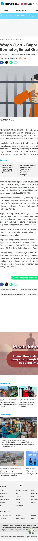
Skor (32, 490)
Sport (33, 496)
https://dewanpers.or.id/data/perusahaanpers (17, 530)
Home (2, 39)
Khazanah (3, 493)
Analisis (18, 496)
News (2, 496)
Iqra (17, 493)
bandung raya (21, 11)
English (33, 502)
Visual (18, 502)
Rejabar (8, 39)
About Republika (5, 515)
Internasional (4, 499)
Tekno (18, 499)
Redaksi (18, 515)
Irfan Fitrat (22, 58)
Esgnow (2, 502)
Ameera (2, 490)
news (6, 11)
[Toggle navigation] (2, 4)
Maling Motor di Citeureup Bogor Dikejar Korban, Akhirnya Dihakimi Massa (7, 169)
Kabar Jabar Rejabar (18, 39)
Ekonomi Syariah (21, 490)
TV (1, 505)
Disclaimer (3, 518)
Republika (4, 16)
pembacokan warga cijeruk (9, 289)
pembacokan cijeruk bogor (29, 289)
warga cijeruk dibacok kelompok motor (13, 294)
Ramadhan (19, 505)
